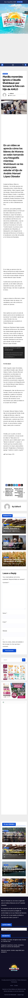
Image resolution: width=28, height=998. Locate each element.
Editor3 (12, 93)
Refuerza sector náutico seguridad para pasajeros (14, 869)
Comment (6, 582)
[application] (14, 352)
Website (5, 631)
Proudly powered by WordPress (9, 980)
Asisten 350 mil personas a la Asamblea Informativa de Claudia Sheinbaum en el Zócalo (18, 493)
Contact (16, 985)
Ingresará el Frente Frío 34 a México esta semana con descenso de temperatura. (9, 492)
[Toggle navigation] (13, 65)
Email (5, 622)
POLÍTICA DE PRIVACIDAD (10, 994)
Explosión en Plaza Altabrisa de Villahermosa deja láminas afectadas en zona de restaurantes (14, 990)
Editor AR (16, 531)
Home (11, 985)
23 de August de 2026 (11, 837)
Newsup (23, 980)
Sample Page (20, 994)
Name (5, 613)
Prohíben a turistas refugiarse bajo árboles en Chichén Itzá (14, 835)
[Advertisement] (14, 49)
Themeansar (14, 981)
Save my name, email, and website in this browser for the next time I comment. (13, 644)
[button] (23, 65)
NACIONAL (5, 73)
